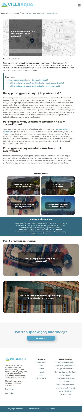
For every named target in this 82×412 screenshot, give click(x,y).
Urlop (41, 375)
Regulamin (50, 409)
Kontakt (9, 393)
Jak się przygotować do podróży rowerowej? (24, 206)
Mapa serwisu (34, 409)
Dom (41, 365)
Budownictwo (41, 362)
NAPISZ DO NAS (41, 338)
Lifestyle (41, 369)
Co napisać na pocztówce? (58, 185)
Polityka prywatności (15, 409)
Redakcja (9, 389)
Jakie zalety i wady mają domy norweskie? (23, 185)
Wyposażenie (41, 378)
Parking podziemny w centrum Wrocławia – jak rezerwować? (34, 86)
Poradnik (16, 13)
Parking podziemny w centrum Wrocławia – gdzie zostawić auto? (36, 83)
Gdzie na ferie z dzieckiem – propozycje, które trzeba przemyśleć (41, 296)
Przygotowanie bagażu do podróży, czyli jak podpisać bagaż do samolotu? (58, 206)
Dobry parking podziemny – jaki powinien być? (28, 80)
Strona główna (5, 13)
